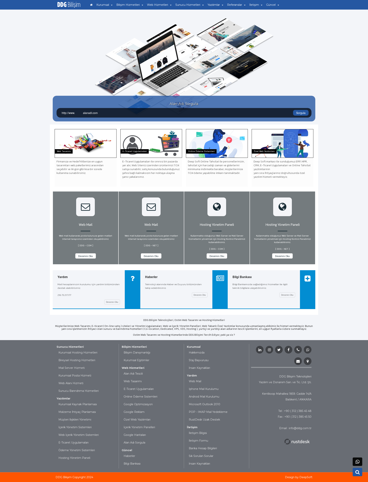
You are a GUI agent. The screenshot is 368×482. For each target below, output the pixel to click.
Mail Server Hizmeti (71, 368)
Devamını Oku (85, 256)
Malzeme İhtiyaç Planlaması (77, 412)
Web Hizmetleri (133, 368)
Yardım (192, 375)
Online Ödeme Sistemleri (140, 396)
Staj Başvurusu (199, 360)
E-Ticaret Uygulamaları (73, 442)
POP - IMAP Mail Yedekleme (208, 412)
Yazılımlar (63, 398)
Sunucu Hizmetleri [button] (187, 5)
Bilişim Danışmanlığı (137, 352)
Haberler (129, 456)
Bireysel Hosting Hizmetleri (76, 360)
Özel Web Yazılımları (137, 419)
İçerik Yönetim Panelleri (139, 427)
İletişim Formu (198, 440)
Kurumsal (193, 347)
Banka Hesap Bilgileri (203, 448)
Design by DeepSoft (298, 477)
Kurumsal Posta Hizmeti (74, 375)
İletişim (192, 427)
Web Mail (195, 381)
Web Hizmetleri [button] (157, 5)
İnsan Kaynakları (199, 368)
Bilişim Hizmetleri (134, 347)
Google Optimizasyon (138, 404)
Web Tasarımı (133, 381)
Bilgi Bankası (132, 463)
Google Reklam (134, 412)
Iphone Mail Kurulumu (204, 389)
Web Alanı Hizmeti (70, 383)
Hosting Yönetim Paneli (74, 458)
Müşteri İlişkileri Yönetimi (74, 419)
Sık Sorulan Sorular (201, 456)
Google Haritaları (135, 435)
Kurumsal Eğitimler (136, 360)
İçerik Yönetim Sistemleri (75, 427)
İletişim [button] (254, 5)
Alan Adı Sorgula (134, 442)
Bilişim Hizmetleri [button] (128, 5)
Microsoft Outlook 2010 (204, 404)
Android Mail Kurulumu (204, 396)
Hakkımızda (197, 352)
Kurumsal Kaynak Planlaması (77, 404)
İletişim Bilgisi (198, 433)
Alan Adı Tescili (133, 373)
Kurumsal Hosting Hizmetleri (77, 352)
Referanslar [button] (234, 5)
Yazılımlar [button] (214, 5)
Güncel (127, 450)
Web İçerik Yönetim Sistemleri (78, 435)
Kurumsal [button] (102, 5)
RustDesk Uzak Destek (204, 419)
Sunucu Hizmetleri (70, 347)
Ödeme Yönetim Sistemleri (76, 450)
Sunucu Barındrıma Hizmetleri (78, 391)
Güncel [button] (271, 5)
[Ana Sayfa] (91, 5)
